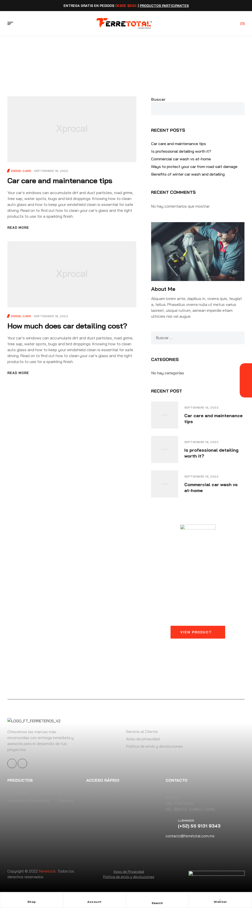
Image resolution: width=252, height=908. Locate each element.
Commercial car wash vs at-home (181, 158)
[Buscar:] (198, 337)
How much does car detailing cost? (67, 325)
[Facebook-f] (11, 763)
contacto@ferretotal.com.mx (190, 836)
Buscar (158, 99)
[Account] (94, 897)
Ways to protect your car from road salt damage (194, 166)
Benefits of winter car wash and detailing (188, 174)
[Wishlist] (220, 897)
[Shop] (31, 897)
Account (94, 902)
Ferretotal (47, 871)
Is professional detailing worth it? (181, 151)
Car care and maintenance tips (59, 180)
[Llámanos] (172, 823)
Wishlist (220, 902)
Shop (31, 902)
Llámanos (186, 820)
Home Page (110, 53)
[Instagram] (22, 763)
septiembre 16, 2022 (51, 171)
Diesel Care (21, 171)
